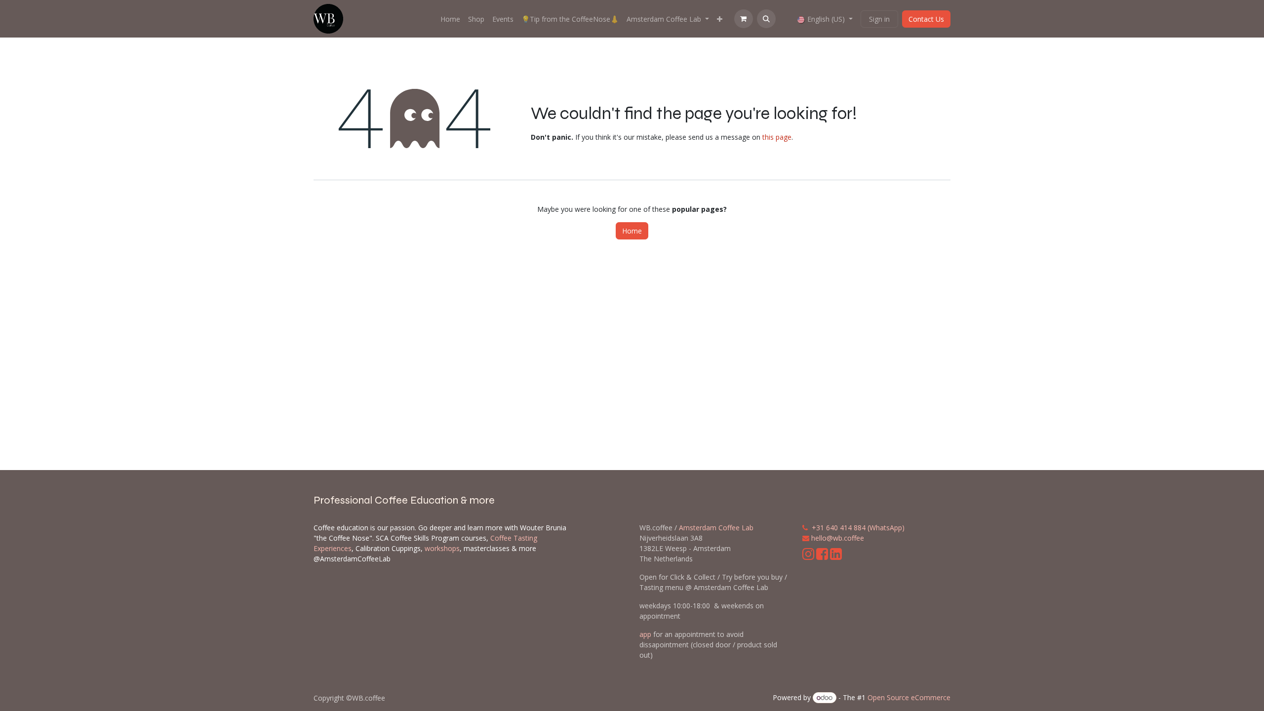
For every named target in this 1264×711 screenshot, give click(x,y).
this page (776, 137)
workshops (442, 548)
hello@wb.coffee (837, 538)
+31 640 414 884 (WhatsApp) (858, 527)
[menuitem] (450, 19)
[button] (766, 18)
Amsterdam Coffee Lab (716, 527)
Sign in (879, 19)
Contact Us (926, 19)
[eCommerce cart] (743, 18)
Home (632, 231)
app (645, 634)
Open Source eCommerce (909, 697)
